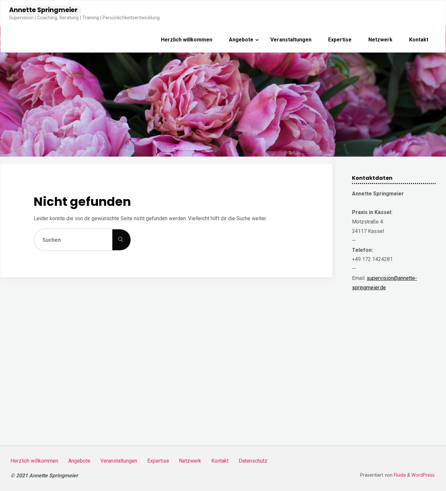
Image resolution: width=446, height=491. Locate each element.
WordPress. (423, 475)
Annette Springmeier (43, 10)
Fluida (399, 475)
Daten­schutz (253, 461)
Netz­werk (190, 461)
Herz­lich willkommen (34, 461)
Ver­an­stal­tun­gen (118, 461)
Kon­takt (220, 461)
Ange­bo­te (79, 461)
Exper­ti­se (158, 461)
